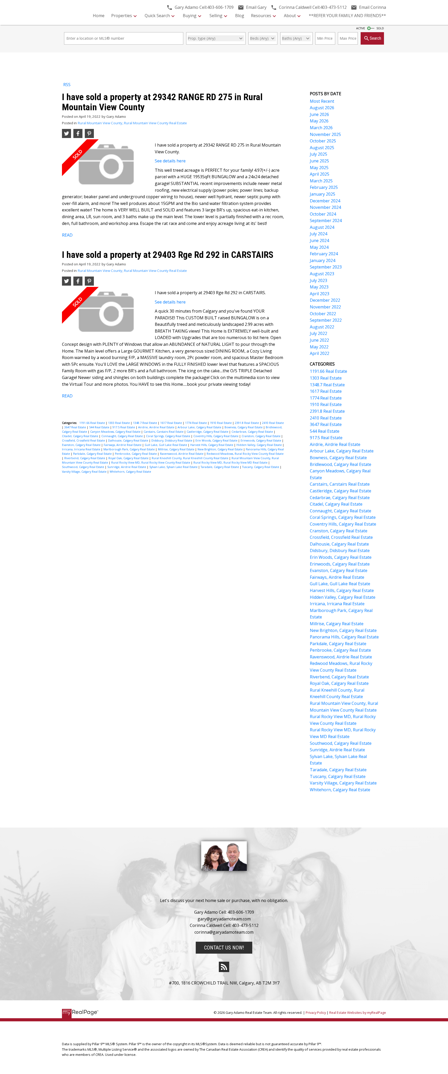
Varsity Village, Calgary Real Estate (84, 471)
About (290, 15)
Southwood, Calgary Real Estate (83, 467)
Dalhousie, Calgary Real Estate (128, 440)
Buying (190, 15)
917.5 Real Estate (124, 427)
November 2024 (325, 207)
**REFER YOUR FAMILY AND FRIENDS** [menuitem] (347, 15)
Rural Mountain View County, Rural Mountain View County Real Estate (132, 123)
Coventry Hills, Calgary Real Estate (216, 436)
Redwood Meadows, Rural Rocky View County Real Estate (245, 454)
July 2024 (318, 234)
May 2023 (319, 287)
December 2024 (325, 201)
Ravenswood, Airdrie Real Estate (182, 454)
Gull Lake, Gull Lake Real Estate (166, 445)
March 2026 (321, 127)
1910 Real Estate (221, 423)
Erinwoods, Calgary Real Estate (261, 440)
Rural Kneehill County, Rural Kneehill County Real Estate (190, 458)
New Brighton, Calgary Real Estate (220, 449)
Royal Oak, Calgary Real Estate (128, 458)
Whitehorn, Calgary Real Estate (130, 471)
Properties (121, 15)
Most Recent (322, 101)
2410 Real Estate (273, 423)
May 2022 (319, 347)
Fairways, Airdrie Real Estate (123, 445)
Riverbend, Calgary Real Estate (85, 458)
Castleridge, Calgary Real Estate (208, 431)
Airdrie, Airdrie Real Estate (156, 427)
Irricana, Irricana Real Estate (81, 449)
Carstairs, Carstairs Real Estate (164, 431)
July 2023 (318, 280)
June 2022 (319, 340)
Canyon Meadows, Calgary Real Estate (115, 431)
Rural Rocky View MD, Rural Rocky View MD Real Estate (230, 462)
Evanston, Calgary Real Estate (81, 445)
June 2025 (319, 161)
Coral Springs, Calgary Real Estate (168, 436)
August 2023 (322, 274)
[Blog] (224, 967)
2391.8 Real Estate (247, 423)
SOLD (380, 28)
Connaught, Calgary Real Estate (122, 436)
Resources (261, 15)
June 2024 (319, 240)
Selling (215, 15)
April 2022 (319, 353)
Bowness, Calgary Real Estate (244, 427)
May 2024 (319, 247)
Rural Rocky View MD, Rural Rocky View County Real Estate (151, 462)
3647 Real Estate (75, 427)
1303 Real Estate (119, 423)
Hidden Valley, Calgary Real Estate (259, 445)
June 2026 (319, 114)
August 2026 (322, 108)
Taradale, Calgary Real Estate (220, 467)
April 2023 (319, 294)
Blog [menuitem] (239, 15)
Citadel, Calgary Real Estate (80, 436)
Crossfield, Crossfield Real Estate (84, 440)
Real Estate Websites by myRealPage (357, 1012)
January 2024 (322, 260)
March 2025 (321, 181)
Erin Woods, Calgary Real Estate (216, 440)
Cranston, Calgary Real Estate (261, 436)
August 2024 (322, 227)
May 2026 (319, 121)
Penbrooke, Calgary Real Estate (136, 454)
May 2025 (319, 167)
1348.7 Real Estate (145, 423)
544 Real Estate (99, 427)
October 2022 (323, 313)
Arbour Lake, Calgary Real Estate (200, 427)
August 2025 (322, 147)
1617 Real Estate (171, 423)
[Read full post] (106, 166)
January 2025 (322, 194)
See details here (170, 161)
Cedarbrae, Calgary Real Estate (253, 431)
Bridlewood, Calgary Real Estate (340, 464)
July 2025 (318, 154)
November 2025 (325, 134)
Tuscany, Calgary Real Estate (261, 467)
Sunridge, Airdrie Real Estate (127, 467)
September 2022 (326, 320)
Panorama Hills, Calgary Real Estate (344, 637)
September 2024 (326, 220)
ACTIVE (360, 28)
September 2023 (326, 267)
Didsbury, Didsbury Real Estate (172, 440)
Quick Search (157, 15)
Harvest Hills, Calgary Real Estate (212, 445)
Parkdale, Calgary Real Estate (93, 454)
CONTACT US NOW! (224, 948)
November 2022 (325, 307)
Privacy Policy (316, 1012)
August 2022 (322, 327)
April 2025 (319, 174)
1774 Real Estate (196, 423)
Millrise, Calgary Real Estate (176, 449)
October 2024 (323, 214)
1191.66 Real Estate (92, 423)
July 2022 (318, 333)
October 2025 (323, 141)
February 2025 (324, 187)
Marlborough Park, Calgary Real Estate (129, 449)
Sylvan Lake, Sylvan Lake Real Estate (173, 467)
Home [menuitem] (98, 15)
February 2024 (324, 254)
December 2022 (325, 300)
